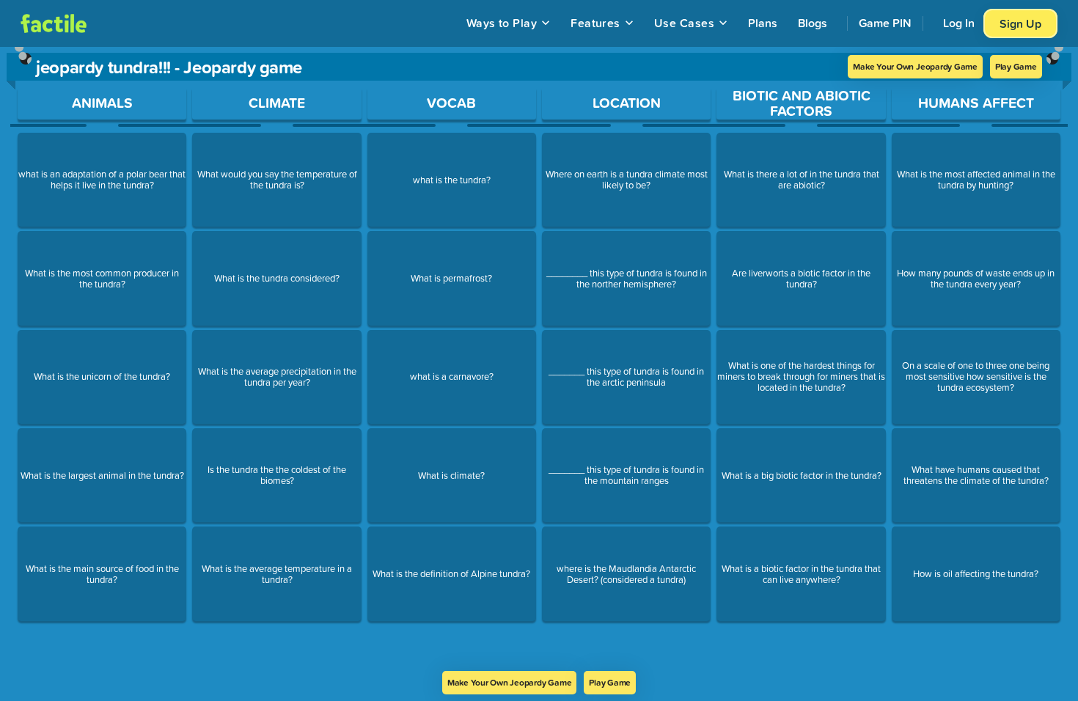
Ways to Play (502, 23)
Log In (959, 23)
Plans (762, 23)
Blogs (812, 23)
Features (595, 23)
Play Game (1016, 66)
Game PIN (885, 23)
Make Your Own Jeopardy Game (915, 66)
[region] (539, 359)
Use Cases (684, 23)
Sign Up (1020, 23)
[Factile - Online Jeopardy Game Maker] (54, 23)
